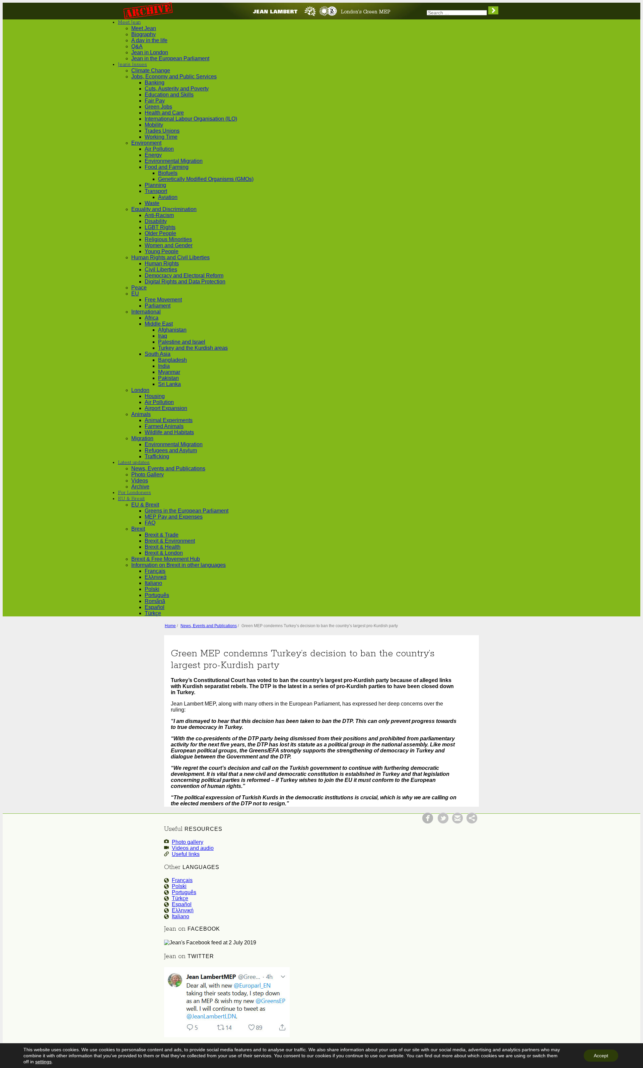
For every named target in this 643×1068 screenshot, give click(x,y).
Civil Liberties (161, 269)
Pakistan (168, 378)
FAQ (150, 523)
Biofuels (167, 173)
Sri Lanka (169, 384)
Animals (141, 414)
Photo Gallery (147, 474)
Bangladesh (172, 360)
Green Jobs (158, 107)
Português (157, 595)
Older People (160, 233)
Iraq (162, 336)
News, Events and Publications (168, 468)
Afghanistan (172, 330)
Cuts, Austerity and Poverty (177, 88)
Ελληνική (183, 910)
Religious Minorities (168, 239)
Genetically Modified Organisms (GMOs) (206, 179)
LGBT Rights (160, 227)
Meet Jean (129, 22)
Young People (161, 251)
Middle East (159, 324)
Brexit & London (164, 553)
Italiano (153, 583)
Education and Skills (169, 94)
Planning (155, 185)
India (164, 366)
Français (155, 571)
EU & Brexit (131, 499)
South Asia (157, 354)
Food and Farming (167, 167)
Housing (155, 396)
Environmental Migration (174, 161)
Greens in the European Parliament (186, 511)
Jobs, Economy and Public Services (174, 76)
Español (154, 607)
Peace (139, 287)
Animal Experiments (169, 420)
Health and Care (164, 113)
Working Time (161, 137)
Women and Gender (169, 245)
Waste (152, 203)
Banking (154, 82)
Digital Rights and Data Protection (185, 281)
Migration (142, 438)
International (146, 312)
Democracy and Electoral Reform (184, 275)
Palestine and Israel (181, 342)
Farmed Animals (164, 426)
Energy (153, 155)
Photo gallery (187, 842)
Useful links (186, 854)
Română (155, 601)
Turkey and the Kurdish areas (193, 348)
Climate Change (150, 70)
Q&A (137, 46)
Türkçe (153, 613)
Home (170, 625)
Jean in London (149, 52)
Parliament (157, 306)
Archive (140, 486)
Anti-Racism (159, 215)
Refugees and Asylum (171, 450)
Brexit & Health (163, 547)
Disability (156, 221)
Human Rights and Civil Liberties (170, 257)
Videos (139, 480)
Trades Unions (162, 131)
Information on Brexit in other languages (178, 565)
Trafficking (157, 456)
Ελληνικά (155, 577)
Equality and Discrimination (164, 209)
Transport (156, 191)
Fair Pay (155, 101)
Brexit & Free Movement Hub (165, 559)
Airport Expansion (166, 408)
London (140, 390)
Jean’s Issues (132, 65)
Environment (146, 143)
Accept (601, 1055)
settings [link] (43, 1061)
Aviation (167, 197)
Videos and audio (193, 848)
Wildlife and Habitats (169, 432)
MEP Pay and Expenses (174, 517)
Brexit (138, 529)
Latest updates (134, 463)
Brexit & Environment (170, 541)
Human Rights (162, 263)
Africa (151, 318)
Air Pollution (159, 149)
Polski (152, 589)
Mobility (154, 125)
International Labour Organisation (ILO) (191, 119)
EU (135, 293)
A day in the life (149, 40)
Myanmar (169, 372)
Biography (143, 34)
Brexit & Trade (161, 535)
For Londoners (134, 493)
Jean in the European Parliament (170, 58)
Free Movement (163, 300)
